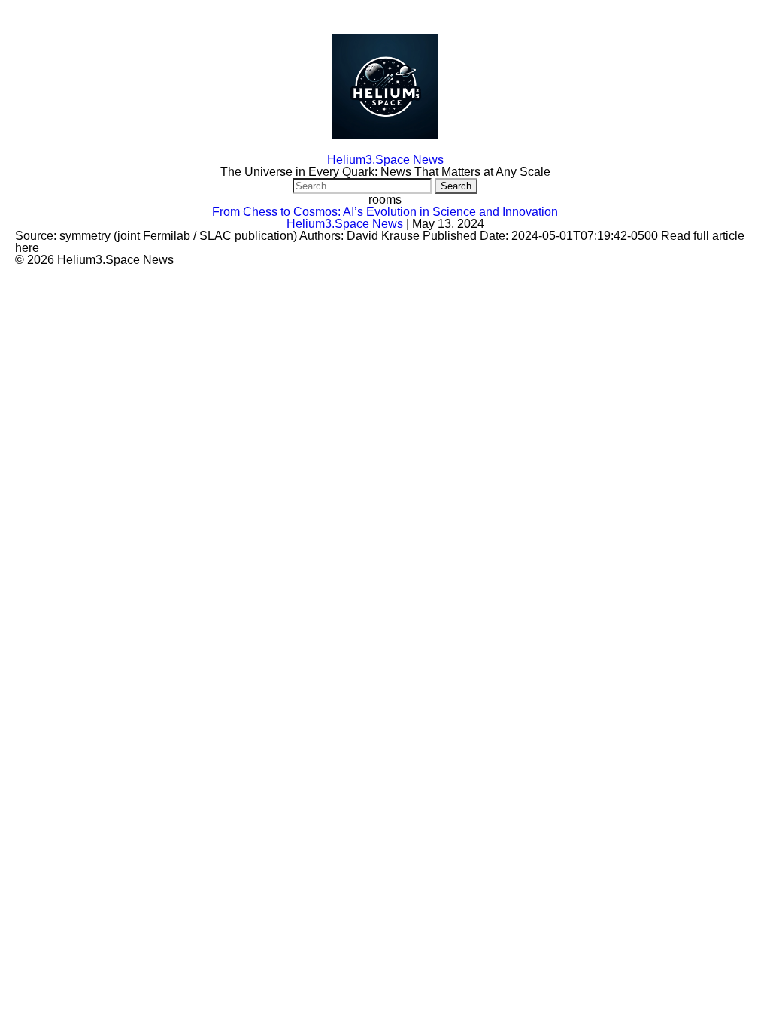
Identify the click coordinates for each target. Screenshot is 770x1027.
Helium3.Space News (344, 223)
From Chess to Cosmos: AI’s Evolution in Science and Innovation (385, 211)
